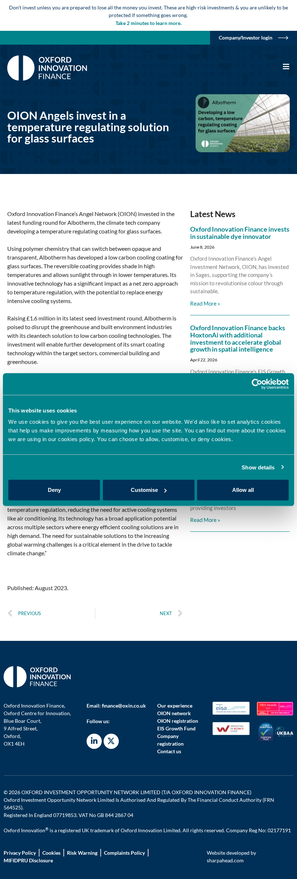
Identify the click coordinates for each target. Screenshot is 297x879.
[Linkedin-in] (94, 741)
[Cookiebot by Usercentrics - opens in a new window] (257, 383)
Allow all (243, 490)
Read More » (205, 303)
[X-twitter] (111, 741)
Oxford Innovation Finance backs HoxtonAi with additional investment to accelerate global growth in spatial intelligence (237, 338)
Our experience (174, 705)
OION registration (177, 721)
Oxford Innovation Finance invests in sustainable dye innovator (239, 232)
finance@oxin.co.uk (124, 705)
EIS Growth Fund (176, 728)
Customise (144, 490)
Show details (258, 467)
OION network (174, 713)
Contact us (169, 751)
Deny (54, 490)
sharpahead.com (225, 860)
